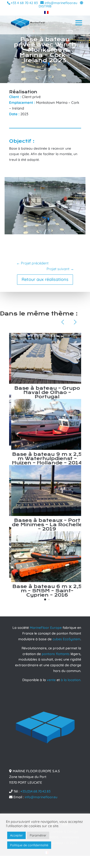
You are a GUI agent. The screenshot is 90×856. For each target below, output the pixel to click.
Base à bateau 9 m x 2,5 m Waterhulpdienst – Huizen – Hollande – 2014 (45, 459)
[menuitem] (45, 12)
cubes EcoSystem (66, 639)
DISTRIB (45, 6)
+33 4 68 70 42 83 (24, 3)
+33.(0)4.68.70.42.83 (35, 791)
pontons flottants (56, 654)
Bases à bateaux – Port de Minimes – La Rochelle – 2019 (45, 525)
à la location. (71, 680)
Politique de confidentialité (29, 845)
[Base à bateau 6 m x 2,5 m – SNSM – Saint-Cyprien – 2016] (45, 556)
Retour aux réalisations (45, 279)
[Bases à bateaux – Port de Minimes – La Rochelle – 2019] (45, 490)
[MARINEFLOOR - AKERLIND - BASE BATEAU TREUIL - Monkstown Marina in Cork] (45, 234)
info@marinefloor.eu (41, 797)
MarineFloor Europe (46, 627)
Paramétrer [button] (38, 835)
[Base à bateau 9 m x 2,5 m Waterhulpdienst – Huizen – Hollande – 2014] (45, 424)
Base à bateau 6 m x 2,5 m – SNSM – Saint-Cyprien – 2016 (45, 591)
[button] (45, 599)
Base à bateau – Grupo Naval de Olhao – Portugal (45, 392)
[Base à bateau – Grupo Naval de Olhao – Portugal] (45, 358)
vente (51, 680)
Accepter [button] (16, 835)
